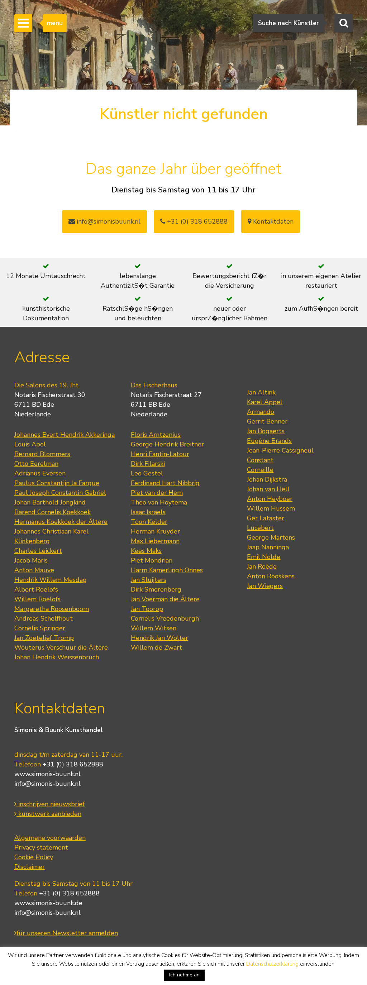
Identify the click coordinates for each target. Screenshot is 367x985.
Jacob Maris (31, 560)
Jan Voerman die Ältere (165, 599)
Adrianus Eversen (40, 473)
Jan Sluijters (148, 579)
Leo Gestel (147, 473)
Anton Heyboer (269, 498)
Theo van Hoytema (159, 502)
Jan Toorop (147, 608)
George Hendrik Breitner (167, 444)
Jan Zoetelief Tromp (44, 637)
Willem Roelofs (37, 599)
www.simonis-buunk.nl (47, 774)
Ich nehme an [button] (184, 974)
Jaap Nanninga (268, 547)
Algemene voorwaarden (50, 837)
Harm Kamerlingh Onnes (167, 570)
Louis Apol (30, 444)
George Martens (271, 537)
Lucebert (260, 527)
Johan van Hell (268, 489)
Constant (260, 460)
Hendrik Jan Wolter (159, 637)
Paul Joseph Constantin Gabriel (60, 492)
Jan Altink (261, 392)
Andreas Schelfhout (43, 618)
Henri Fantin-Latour (160, 454)
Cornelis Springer (39, 628)
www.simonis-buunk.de (48, 903)
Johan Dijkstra (267, 479)
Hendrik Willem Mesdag (50, 579)
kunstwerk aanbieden (48, 813)
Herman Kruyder (155, 531)
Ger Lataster (265, 518)
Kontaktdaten (272, 221)
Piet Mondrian (151, 560)
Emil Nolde (263, 557)
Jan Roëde (262, 566)
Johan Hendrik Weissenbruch (56, 657)
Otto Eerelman (36, 463)
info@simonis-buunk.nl (47, 783)
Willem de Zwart (156, 647)
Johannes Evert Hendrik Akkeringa (64, 434)
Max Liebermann (155, 541)
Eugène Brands (269, 440)
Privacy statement (41, 847)
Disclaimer (29, 866)
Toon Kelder (149, 521)
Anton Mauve (34, 570)
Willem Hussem (271, 508)
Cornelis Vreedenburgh (165, 618)
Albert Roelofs (36, 589)
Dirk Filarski (148, 463)
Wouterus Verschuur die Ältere (61, 647)
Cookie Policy (33, 857)
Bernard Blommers (42, 454)
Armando (260, 411)
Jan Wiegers (265, 586)
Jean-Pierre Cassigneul (280, 450)
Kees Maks (146, 550)
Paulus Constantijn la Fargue (56, 483)
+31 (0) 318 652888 (196, 221)
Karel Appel (264, 402)
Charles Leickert (38, 550)
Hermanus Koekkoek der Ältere (61, 521)
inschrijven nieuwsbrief (50, 804)
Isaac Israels (148, 512)
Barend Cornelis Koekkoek (52, 512)
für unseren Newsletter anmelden (67, 933)
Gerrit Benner (267, 421)
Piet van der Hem (157, 492)
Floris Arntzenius (156, 434)
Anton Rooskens (271, 576)
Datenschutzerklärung (272, 963)
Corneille (260, 469)
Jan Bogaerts (266, 431)
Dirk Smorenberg (156, 589)
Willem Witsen (153, 628)
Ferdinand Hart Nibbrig (165, 483)
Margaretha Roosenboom (51, 608)
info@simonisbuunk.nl (107, 221)
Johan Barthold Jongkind (50, 502)
